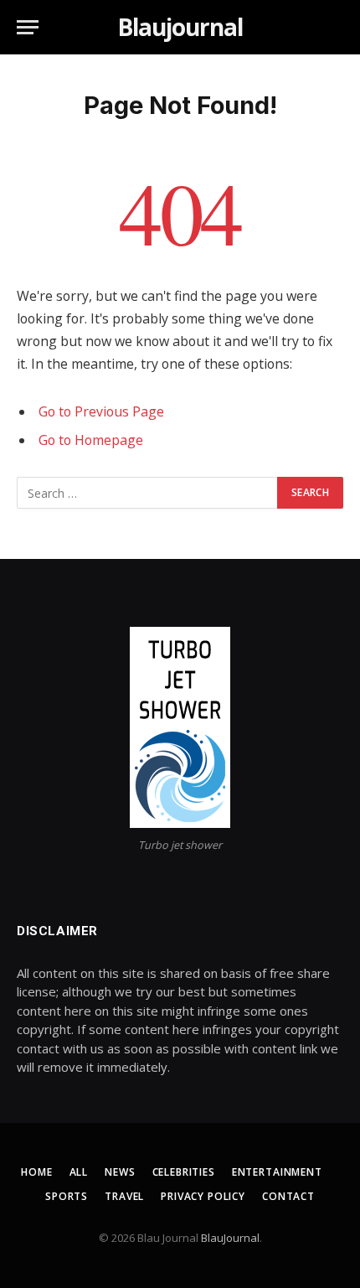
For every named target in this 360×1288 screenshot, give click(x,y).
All (79, 1172)
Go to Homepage (91, 440)
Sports (66, 1196)
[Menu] (28, 27)
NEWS (120, 1172)
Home (36, 1172)
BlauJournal (230, 1237)
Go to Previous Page (101, 411)
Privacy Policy (203, 1196)
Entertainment (277, 1172)
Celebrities (183, 1172)
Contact (288, 1196)
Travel (124, 1196)
